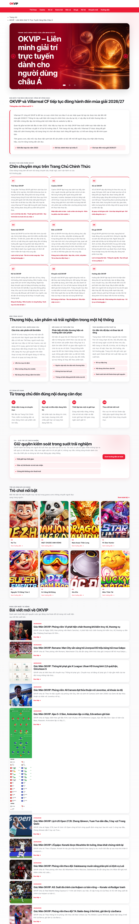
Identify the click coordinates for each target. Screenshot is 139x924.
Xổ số (50, 10)
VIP (13, 3)
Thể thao (33, 10)
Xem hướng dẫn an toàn (114, 457)
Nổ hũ (83, 10)
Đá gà (76, 10)
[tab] (64, 85)
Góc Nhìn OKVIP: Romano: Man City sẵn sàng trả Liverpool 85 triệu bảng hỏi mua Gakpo (79, 647)
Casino (42, 10)
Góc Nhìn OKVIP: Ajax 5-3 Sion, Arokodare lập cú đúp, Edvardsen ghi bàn (72, 714)
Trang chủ (13, 17)
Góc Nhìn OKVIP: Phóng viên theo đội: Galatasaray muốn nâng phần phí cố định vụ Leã (79, 866)
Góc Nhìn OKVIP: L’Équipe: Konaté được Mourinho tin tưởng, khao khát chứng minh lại (78, 845)
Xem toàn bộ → (124, 497)
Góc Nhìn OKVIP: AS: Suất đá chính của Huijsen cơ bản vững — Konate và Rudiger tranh (79, 887)
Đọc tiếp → (37, 637)
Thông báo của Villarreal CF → (21, 106)
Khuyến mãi (93, 10)
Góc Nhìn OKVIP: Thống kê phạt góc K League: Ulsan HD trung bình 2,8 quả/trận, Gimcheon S (76, 667)
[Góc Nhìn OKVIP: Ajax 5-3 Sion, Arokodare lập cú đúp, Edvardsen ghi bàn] (21, 760)
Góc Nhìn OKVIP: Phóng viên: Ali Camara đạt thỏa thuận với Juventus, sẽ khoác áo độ (78, 690)
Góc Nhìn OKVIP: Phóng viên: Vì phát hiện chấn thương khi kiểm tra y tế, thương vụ (77, 626)
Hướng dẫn (105, 10)
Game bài (59, 10)
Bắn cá (68, 10)
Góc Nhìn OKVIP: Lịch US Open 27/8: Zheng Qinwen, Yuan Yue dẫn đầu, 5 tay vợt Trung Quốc (79, 822)
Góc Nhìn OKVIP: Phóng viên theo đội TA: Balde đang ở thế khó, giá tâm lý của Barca (77, 911)
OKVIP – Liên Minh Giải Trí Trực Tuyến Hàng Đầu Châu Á (31, 20)
